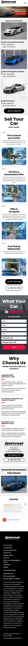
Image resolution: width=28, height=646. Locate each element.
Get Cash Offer (20, 14)
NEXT (14, 347)
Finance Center (8, 555)
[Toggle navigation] (25, 2)
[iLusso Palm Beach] (8, 2)
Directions (6, 565)
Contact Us (15, 455)
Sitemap (5, 567)
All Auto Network (16, 638)
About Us (6, 558)
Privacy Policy (7, 635)
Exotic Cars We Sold (10, 550)
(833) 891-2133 (8, 574)
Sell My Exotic (7, 545)
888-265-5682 (15, 288)
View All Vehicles (14, 111)
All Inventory (7, 548)
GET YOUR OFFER (15, 282)
